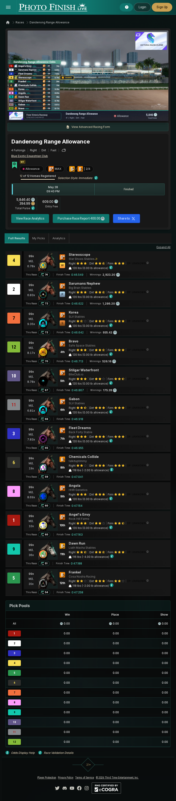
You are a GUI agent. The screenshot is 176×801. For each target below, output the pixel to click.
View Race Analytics (30, 218)
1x (57, 115)
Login (142, 7)
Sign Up (162, 7)
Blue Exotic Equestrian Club (29, 156)
